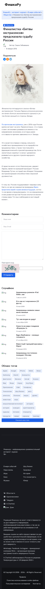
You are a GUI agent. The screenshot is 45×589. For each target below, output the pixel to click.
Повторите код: (8, 263)
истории (30, 404)
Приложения (8, 387)
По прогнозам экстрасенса (12, 125)
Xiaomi (16, 375)
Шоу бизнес (20, 391)
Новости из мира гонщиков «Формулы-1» (27, 327)
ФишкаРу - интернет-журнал (14, 12)
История (26, 473)
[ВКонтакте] (4, 59)
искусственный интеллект (13, 404)
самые (16, 416)
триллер (36, 416)
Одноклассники (12, 497)
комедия (16, 408)
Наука (20, 383)
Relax (39, 371)
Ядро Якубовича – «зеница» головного (27, 336)
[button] (42, 5)
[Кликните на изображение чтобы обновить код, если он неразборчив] (10, 268)
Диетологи (7, 379)
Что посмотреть (29, 477)
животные (7, 399)
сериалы (26, 416)
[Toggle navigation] (35, 5)
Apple (5, 371)
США (18, 387)
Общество (7, 15)
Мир (4, 383)
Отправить (8, 275)
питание (16, 412)
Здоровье (27, 470)
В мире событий (34, 12)
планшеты (27, 412)
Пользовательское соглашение (18, 584)
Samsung (6, 375)
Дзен (12, 507)
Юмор (25, 481)
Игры (5, 473)
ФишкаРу (12, 5)
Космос (36, 379)
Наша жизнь (8, 470)
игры (16, 399)
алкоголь (6, 395)
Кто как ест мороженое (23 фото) (27, 302)
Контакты (37, 584)
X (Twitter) (10, 504)
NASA (31, 371)
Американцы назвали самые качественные (28, 311)
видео (26, 395)
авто (30, 391)
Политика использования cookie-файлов (22, 580)
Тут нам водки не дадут (26, 319)
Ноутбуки (29, 383)
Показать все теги (22, 420)
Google (13, 371)
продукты (6, 416)
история (6, 408)
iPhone (22, 371)
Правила (22, 577)
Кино (5, 477)
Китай (27, 379)
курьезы (6, 412)
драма (34, 395)
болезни (17, 395)
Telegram (9, 500)
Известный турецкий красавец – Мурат (29, 345)
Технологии (7, 391)
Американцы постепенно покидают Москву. (26, 354)
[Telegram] (10, 59)
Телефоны (27, 387)
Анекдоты (26, 375)
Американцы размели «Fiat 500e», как (27, 293)
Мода (12, 383)
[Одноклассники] (7, 59)
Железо (18, 379)
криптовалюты (28, 408)
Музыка (6, 481)
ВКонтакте (10, 493)
